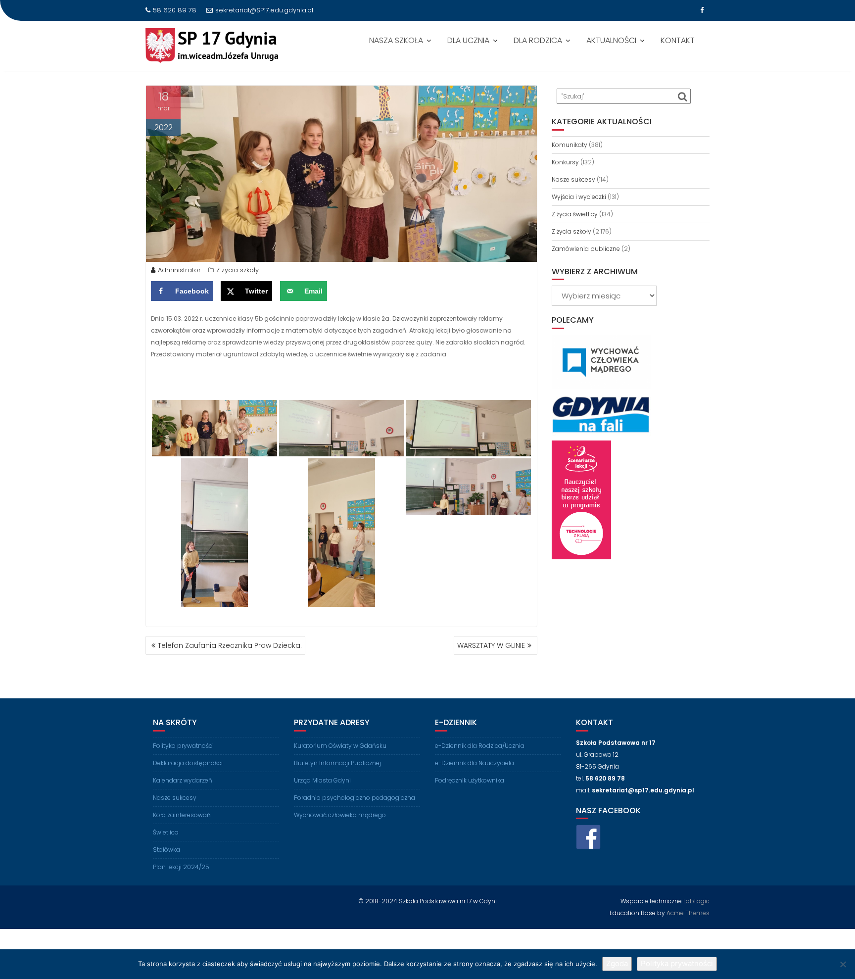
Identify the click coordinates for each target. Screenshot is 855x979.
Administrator (179, 270)
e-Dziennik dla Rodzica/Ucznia (479, 745)
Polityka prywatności (183, 745)
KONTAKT (678, 40)
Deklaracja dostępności (188, 763)
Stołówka (166, 849)
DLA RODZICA (538, 40)
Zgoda (617, 963)
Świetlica (166, 832)
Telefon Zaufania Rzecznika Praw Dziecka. (230, 645)
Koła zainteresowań (182, 815)
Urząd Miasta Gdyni (322, 780)
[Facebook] (702, 10)
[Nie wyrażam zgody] (843, 964)
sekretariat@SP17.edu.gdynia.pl (264, 10)
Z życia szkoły (237, 270)
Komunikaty (569, 145)
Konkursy (565, 162)
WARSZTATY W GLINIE (491, 645)
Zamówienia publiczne (586, 249)
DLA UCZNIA (468, 40)
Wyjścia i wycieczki (579, 197)
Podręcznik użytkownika (469, 780)
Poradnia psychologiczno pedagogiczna (354, 797)
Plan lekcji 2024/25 (181, 867)
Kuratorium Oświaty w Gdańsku (340, 745)
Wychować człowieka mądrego (340, 815)
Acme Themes (688, 913)
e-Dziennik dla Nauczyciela (474, 763)
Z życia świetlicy (575, 214)
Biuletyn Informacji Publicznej (337, 763)
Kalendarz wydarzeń (182, 780)
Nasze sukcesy (573, 179)
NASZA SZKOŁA (396, 40)
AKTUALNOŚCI (611, 40)
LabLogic (696, 901)
